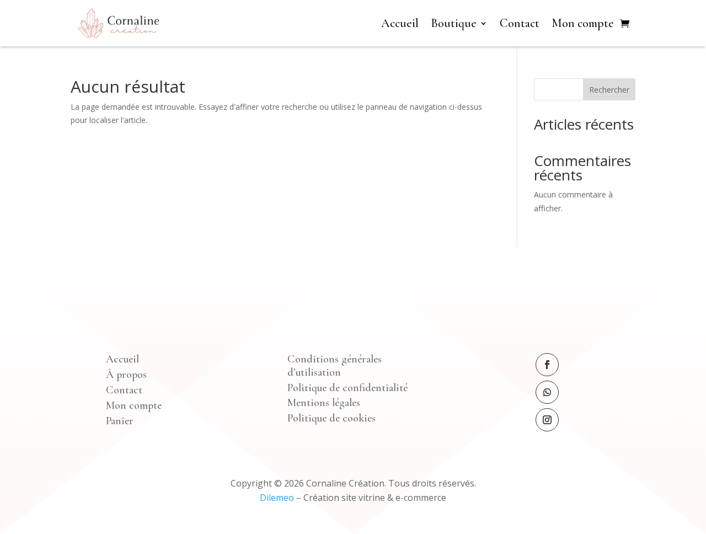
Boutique (454, 23)
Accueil (400, 23)
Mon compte (583, 23)
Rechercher (609, 89)
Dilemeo (277, 498)
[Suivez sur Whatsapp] (547, 392)
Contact (519, 23)
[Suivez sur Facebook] (547, 364)
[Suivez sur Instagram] (547, 419)
